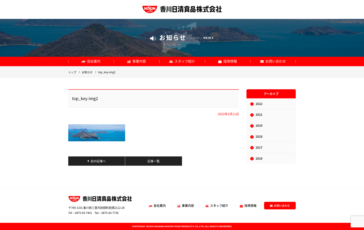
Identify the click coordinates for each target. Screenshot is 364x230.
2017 (259, 147)
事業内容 (139, 61)
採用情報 (230, 61)
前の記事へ (98, 161)
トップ (72, 72)
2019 (259, 125)
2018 (259, 136)
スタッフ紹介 (184, 61)
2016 (259, 158)
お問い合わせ (275, 61)
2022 (259, 103)
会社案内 (93, 61)
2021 (259, 114)
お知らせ (87, 72)
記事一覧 (153, 161)
